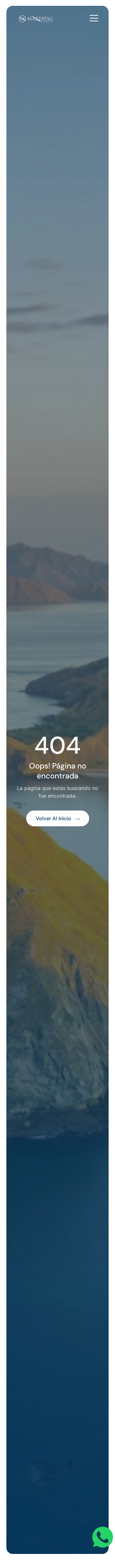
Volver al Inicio (53, 818)
